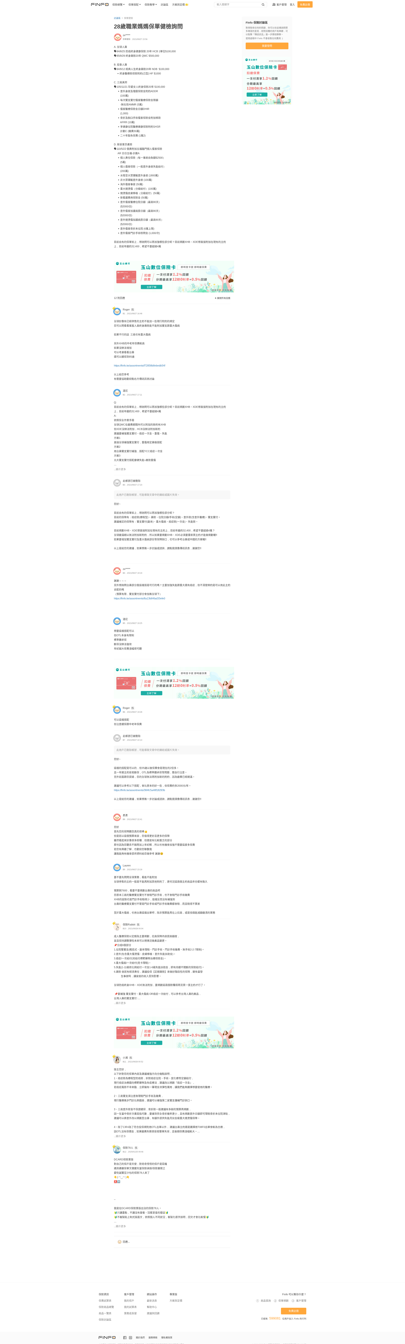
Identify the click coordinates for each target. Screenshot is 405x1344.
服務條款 (153, 1337)
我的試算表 (130, 1307)
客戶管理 (129, 1294)
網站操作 (152, 1294)
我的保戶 (129, 1300)
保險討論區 (105, 1319)
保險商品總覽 (106, 1307)
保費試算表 (105, 1300)
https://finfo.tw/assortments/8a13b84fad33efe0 (139, 598)
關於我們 (140, 1337)
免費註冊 (305, 4)
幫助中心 (152, 1307)
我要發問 (267, 45)
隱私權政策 (166, 1337)
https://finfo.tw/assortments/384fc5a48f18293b (139, 790)
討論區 (117, 18)
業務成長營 (130, 1313)
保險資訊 (104, 1294)
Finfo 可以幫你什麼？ (294, 1294)
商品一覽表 (105, 1313)
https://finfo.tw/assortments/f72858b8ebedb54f (139, 365)
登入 (292, 4)
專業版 (173, 1294)
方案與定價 (176, 1300)
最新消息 (152, 1300)
